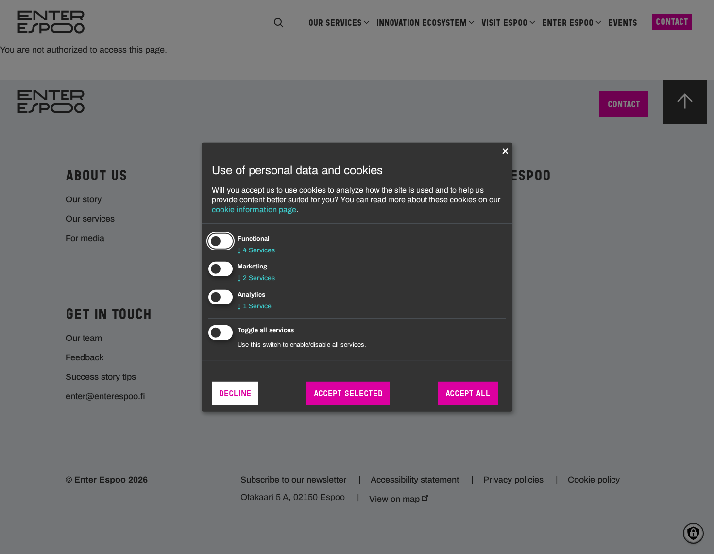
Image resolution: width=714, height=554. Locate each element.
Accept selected (348, 393)
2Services (256, 278)
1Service (255, 306)
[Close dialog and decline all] (505, 148)
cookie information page (254, 209)
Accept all (468, 393)
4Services (256, 249)
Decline (235, 393)
